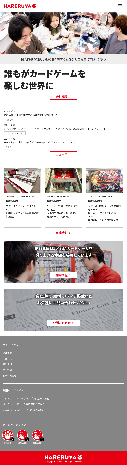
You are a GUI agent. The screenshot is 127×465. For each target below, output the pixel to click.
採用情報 (7, 370)
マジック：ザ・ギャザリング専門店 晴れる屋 (26, 398)
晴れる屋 (8, 442)
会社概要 (7, 352)
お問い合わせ (10, 375)
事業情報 (7, 364)
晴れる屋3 (37, 442)
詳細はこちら (97, 59)
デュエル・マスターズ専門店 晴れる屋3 (23, 409)
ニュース (7, 358)
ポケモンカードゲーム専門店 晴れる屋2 (23, 404)
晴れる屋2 (22, 442)
